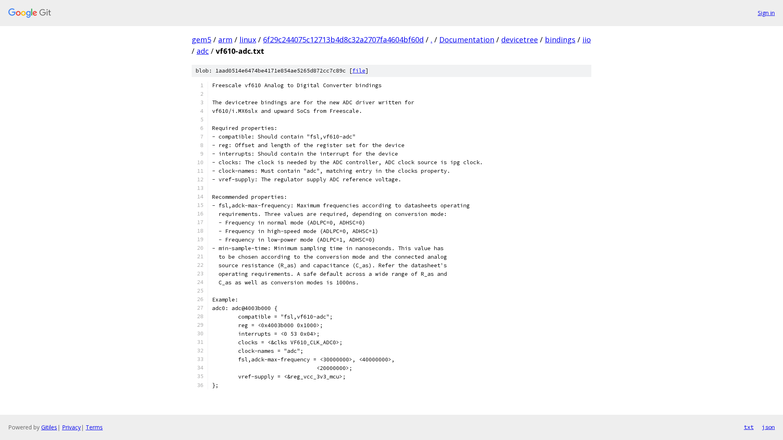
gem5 (201, 39)
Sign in (766, 13)
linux (247, 39)
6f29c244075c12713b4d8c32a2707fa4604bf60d (343, 39)
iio (586, 39)
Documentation (466, 39)
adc (203, 51)
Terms (94, 427)
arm (225, 39)
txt (749, 427)
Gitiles (49, 427)
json (768, 427)
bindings (560, 39)
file (358, 70)
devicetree (519, 39)
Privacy (71, 427)
